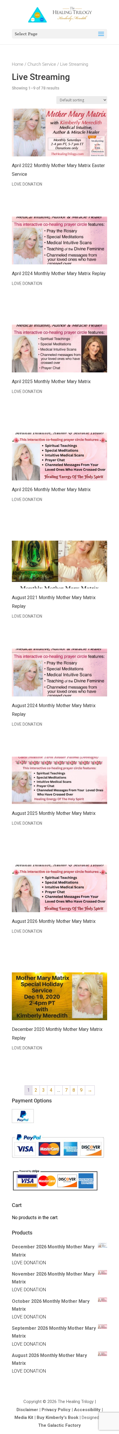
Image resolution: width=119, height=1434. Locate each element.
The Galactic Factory (59, 1425)
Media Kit (23, 1417)
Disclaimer (27, 1409)
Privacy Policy (56, 1409)
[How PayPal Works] (23, 1121)
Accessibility (87, 1409)
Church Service (41, 64)
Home (17, 64)
